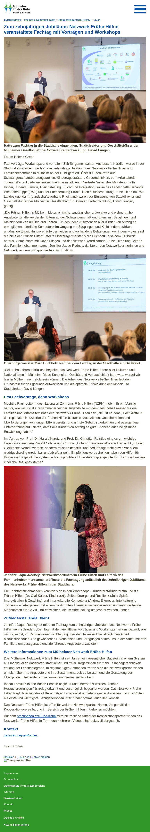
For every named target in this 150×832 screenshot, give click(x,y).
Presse (8, 810)
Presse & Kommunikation (39, 19)
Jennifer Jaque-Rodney (21, 735)
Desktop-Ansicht (14, 817)
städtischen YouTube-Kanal (36, 716)
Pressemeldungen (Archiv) (74, 19)
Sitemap (9, 791)
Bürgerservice (12, 19)
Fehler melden (41, 756)
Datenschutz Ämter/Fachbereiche (24, 785)
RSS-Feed (23, 756)
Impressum (11, 773)
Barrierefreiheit (13, 798)
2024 (97, 19)
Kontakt (8, 804)
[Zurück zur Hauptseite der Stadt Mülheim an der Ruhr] (17, 7)
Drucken (9, 756)
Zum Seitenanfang (17, 824)
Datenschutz (11, 779)
